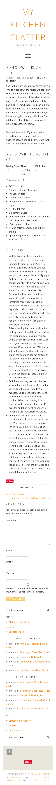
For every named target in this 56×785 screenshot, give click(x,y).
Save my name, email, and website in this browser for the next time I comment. (27, 590)
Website (10, 573)
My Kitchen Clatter (28, 24)
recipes (12, 626)
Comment (12, 520)
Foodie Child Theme (39, 774)
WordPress (42, 780)
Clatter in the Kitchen (20, 622)
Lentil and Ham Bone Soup (34, 670)
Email (9, 561)
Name (9, 550)
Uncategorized (29, 487)
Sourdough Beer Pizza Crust (35, 652)
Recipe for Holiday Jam (32, 656)
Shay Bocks (16, 777)
